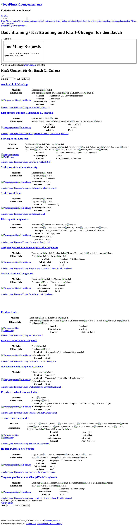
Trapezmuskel (58, 93)
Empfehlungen (7, 26)
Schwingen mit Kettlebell (14, 138)
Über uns (48, 521)
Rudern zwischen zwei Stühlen (17, 448)
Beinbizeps (50, 144)
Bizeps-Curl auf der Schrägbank (19, 340)
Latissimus (115, 147)
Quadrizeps (66, 121)
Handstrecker (74, 147)
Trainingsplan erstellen (120, 21)
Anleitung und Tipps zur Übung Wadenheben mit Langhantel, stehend (31, 387)
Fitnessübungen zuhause (25, 4)
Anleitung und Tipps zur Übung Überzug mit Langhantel (25, 242)
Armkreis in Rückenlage (14, 84)
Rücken (64, 21)
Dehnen (94, 21)
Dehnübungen (30, 65)
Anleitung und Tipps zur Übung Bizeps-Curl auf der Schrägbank (28, 361)
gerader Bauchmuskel (41, 118)
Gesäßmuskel (30, 144)
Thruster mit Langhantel (15, 418)
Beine (84, 21)
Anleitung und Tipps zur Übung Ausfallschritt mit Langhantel (27, 294)
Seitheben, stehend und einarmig (19, 167)
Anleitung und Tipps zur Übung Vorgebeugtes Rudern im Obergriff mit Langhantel (36, 498)
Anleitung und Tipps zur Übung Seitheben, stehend (23, 214)
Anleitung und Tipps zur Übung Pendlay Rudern (22, 335)
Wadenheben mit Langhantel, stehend (22, 366)
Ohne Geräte (23, 21)
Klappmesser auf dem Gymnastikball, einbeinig (27, 112)
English (4, 16)
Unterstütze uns (20, 26)
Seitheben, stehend (11, 193)
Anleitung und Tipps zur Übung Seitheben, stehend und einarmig (28, 188)
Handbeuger (93, 150)
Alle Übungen (12, 21)
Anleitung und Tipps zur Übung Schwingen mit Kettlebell (25, 162)
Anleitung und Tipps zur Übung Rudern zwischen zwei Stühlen (28, 472)
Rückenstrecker (87, 121)
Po (89, 21)
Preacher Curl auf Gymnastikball (19, 392)
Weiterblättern (7, 503)
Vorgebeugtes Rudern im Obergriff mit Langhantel (29, 477)
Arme (52, 21)
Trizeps (77, 227)
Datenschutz (42, 523)
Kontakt (56, 521)
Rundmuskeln (79, 93)
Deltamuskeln (37, 90)
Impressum (31, 523)
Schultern (72, 21)
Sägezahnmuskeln (59, 224)
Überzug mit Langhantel (14, 219)
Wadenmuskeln (52, 147)
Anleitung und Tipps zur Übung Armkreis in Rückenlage (25, 107)
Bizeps (34, 256)
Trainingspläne (104, 21)
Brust (58, 21)
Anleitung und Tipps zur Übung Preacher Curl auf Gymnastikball (29, 413)
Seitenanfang (55, 523)
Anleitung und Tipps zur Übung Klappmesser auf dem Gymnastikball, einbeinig (35, 133)
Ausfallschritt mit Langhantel (17, 273)
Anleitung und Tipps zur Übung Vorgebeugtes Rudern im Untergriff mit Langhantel (36, 268)
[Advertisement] (50, 302)
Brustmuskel (37, 93)
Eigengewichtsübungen (40, 21)
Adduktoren (89, 426)
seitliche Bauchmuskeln (42, 121)
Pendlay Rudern (10, 312)
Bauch (79, 21)
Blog (3, 21)
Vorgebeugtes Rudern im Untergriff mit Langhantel (29, 247)
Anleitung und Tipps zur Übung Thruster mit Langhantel (25, 444)
